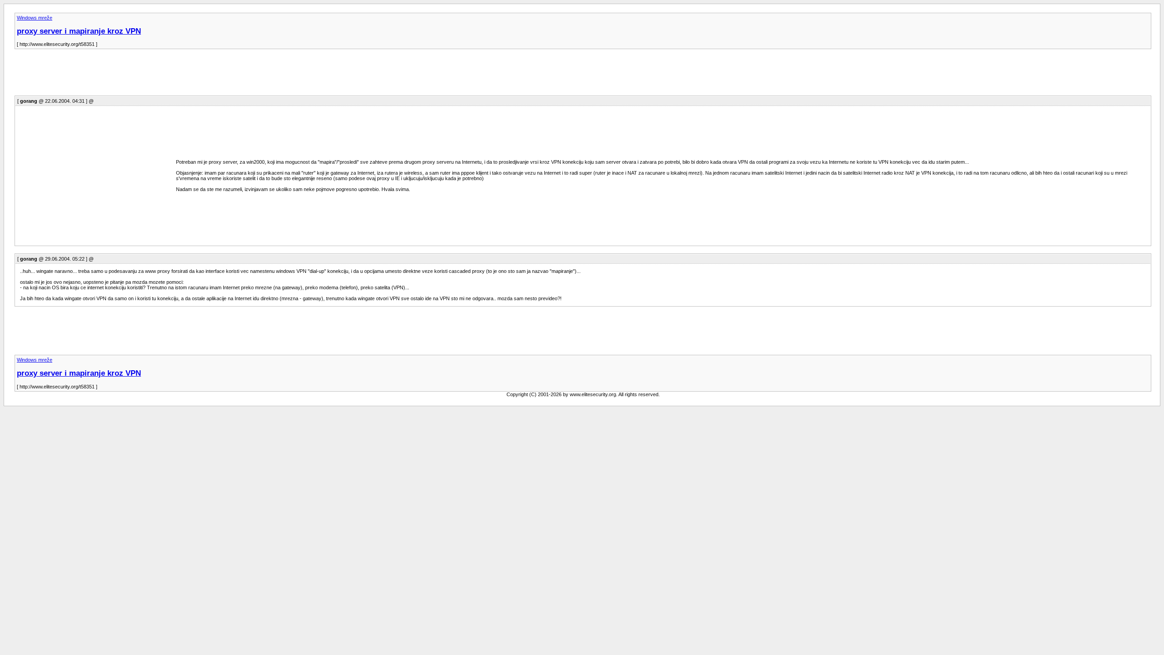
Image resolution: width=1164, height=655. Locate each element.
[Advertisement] (180, 75)
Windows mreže (34, 17)
